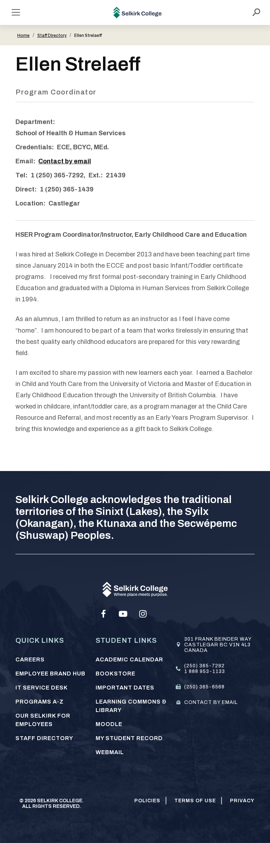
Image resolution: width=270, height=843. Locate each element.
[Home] (137, 12)
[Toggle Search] (256, 12)
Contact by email (64, 161)
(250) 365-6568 (204, 687)
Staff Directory (51, 35)
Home (23, 35)
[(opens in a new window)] (103, 614)
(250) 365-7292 (204, 665)
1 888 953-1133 (204, 671)
